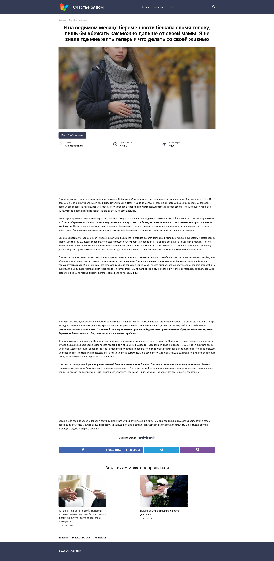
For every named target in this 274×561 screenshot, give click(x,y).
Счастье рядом (88, 7)
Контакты (100, 537)
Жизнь (145, 7)
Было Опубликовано (72, 135)
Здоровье (158, 7)
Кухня (171, 7)
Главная (63, 537)
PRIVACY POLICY (81, 537)
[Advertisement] (137, 176)
